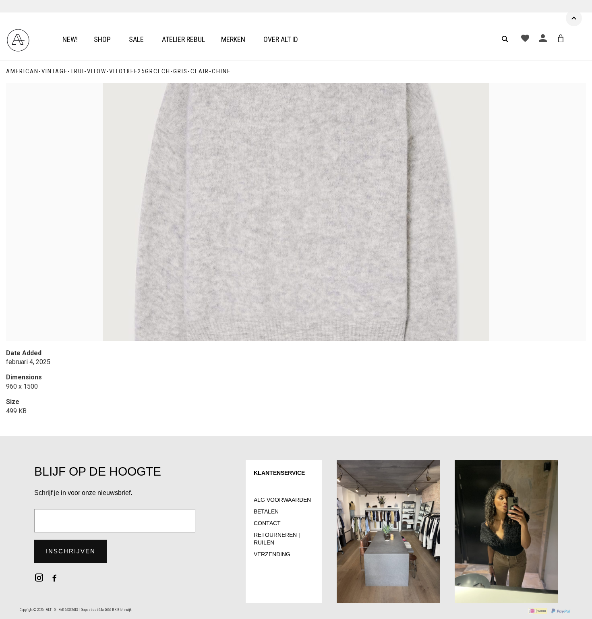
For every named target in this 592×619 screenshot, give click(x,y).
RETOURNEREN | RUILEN (277, 539)
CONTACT (267, 523)
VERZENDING (272, 554)
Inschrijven (70, 551)
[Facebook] (54, 577)
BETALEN (266, 511)
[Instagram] (39, 577)
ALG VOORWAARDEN (282, 500)
